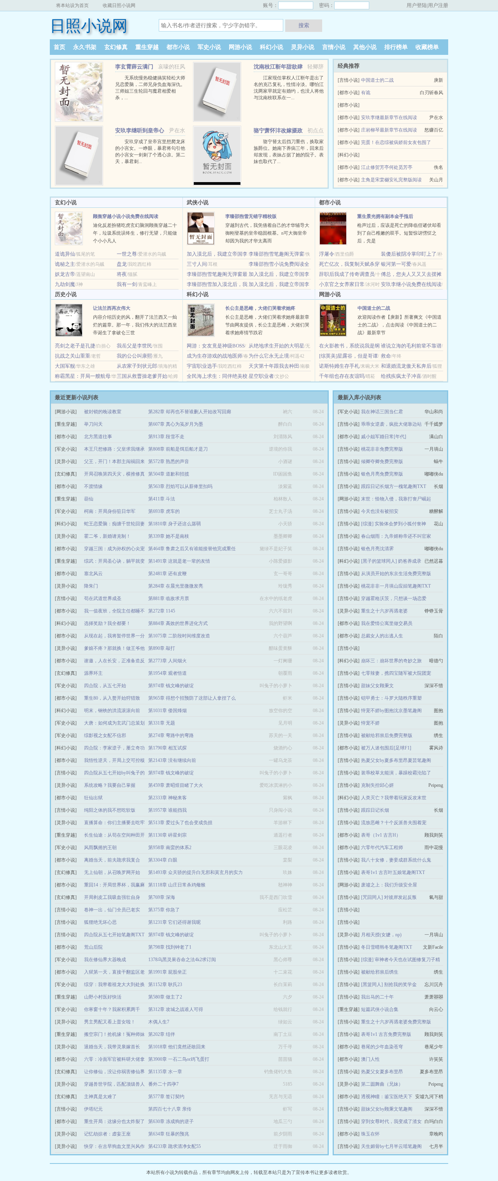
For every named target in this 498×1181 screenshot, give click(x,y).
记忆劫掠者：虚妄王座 (107, 1134)
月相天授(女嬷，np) (381, 934)
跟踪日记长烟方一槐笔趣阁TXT (393, 486)
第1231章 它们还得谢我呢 (174, 922)
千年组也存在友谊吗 (342, 376)
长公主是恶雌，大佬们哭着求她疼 (260, 308)
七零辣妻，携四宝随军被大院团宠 (396, 673)
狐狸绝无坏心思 (100, 922)
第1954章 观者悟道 (167, 673)
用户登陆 (417, 5)
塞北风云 (93, 573)
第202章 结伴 (161, 1034)
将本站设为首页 (72, 5)
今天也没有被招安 (379, 511)
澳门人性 (370, 1059)
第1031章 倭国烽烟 (167, 710)
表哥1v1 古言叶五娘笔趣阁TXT (393, 872)
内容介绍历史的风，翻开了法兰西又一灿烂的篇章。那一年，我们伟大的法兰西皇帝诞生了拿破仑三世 (135, 324)
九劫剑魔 (65, 284)
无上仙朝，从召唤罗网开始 (112, 872)
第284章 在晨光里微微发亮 (175, 586)
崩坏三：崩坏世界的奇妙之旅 (391, 660)
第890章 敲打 (161, 648)
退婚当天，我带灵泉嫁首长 (112, 1046)
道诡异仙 (65, 254)
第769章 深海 (161, 897)
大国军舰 (65, 366)
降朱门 (91, 586)
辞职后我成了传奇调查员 (347, 274)
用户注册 (438, 5)
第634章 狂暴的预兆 (168, 1134)
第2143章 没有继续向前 (172, 760)
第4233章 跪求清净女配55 (174, 1146)
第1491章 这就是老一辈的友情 (179, 561)
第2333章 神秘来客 (167, 797)
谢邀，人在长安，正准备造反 (114, 660)
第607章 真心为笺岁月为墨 (175, 424)
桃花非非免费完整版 (382, 449)
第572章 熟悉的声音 (168, 461)
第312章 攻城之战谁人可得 (175, 1009)
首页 (59, 47)
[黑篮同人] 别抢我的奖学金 (389, 984)
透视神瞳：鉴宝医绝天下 (386, 1096)
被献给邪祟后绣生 (379, 972)
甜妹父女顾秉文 (377, 685)
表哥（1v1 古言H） (381, 835)
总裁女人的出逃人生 (382, 636)
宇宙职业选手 (202, 366)
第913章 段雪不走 (166, 436)
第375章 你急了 (164, 910)
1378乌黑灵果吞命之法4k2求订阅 (182, 959)
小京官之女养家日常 (342, 284)
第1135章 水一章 (165, 1071)
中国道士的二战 (377, 80)
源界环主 (93, 673)
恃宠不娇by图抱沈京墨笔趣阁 (391, 710)
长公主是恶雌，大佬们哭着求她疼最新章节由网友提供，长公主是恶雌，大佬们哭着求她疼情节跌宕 (267, 324)
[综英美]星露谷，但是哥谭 (348, 356)
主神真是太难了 (100, 1096)
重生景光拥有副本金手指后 (385, 216)
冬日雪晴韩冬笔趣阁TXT (386, 947)
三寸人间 (197, 264)
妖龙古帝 (65, 274)
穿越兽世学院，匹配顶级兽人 (114, 1084)
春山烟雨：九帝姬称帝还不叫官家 (396, 536)
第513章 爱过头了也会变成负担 (180, 822)
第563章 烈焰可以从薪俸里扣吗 (180, 486)
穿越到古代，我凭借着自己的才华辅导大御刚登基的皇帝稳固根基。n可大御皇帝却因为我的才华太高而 (267, 233)
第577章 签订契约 (166, 1096)
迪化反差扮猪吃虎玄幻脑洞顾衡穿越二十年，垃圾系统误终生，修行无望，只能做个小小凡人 (135, 233)
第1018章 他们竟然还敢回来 (176, 1046)
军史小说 (209, 47)
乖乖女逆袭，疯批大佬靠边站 (391, 424)
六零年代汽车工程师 (382, 847)
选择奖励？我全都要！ (107, 623)
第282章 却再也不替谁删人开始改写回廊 (189, 411)
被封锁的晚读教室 (102, 411)
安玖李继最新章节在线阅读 (389, 117)
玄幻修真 (116, 47)
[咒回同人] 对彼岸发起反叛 (389, 897)
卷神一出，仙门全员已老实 (112, 910)
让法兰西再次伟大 (111, 308)
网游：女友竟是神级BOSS (216, 346)
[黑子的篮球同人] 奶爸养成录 (391, 561)
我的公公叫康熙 (134, 356)
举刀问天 (93, 424)
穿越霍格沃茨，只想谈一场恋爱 (393, 598)
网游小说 (240, 47)
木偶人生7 (158, 1022)
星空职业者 (261, 376)
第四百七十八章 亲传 (169, 1109)
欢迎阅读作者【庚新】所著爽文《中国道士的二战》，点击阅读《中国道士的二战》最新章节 (400, 324)
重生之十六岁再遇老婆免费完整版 (396, 1022)
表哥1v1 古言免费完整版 (386, 1034)
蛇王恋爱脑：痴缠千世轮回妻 (114, 523)
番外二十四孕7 (163, 1084)
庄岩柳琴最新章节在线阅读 (389, 130)
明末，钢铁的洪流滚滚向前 (112, 710)
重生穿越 (147, 47)
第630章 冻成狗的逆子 (171, 1121)
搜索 (303, 25)
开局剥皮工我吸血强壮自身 (112, 897)
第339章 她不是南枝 (168, 536)
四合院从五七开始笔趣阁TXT (114, 934)
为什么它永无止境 (269, 356)
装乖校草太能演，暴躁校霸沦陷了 (396, 773)
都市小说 (178, 47)
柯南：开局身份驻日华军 (109, 511)
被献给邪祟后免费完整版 (386, 735)
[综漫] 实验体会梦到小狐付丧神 (393, 523)
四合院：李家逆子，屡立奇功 (114, 748)
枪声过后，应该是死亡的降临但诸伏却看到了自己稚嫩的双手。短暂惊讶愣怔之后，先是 (399, 233)
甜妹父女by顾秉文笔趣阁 (386, 1109)
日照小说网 (89, 26)
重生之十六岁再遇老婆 (384, 611)
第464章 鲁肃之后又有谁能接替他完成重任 (192, 548)
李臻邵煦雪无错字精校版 (251, 216)
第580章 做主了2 (165, 997)
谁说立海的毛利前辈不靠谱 (411, 346)
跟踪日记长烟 (375, 810)
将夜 (122, 274)
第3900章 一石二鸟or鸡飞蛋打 (178, 1059)
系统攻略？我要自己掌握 (109, 785)
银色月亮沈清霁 (377, 548)
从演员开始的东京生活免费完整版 (396, 573)
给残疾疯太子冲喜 (401, 376)
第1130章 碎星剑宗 (167, 835)
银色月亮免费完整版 (382, 474)
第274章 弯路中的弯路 (171, 735)
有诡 (365, 92)
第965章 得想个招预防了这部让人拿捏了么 (192, 698)
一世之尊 (127, 254)
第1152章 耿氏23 (165, 984)
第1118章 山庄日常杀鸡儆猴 (176, 885)
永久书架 (84, 47)
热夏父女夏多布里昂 (382, 1071)
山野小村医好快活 (102, 997)
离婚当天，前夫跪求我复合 (112, 860)
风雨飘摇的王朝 (100, 847)
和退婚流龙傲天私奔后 (406, 366)
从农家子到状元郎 (137, 366)
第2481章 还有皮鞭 (167, 573)
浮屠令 (326, 254)
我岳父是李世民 (134, 346)
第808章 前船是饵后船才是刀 (178, 449)
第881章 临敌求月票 (168, 598)
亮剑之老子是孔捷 (75, 346)
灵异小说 (302, 47)
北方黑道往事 (98, 436)
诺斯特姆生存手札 (339, 366)
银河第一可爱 (396, 264)
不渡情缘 (93, 486)
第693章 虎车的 (164, 511)
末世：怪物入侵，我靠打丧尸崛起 (396, 499)
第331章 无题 (161, 723)
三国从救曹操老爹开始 (142, 376)
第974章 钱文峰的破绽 (171, 685)
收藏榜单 (427, 47)
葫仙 (88, 499)
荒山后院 (93, 947)
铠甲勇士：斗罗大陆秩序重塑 (391, 698)
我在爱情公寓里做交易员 (386, 623)
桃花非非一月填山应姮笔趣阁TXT (396, 586)
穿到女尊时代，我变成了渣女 (391, 1121)
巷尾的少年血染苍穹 (382, 1046)
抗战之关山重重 (72, 356)
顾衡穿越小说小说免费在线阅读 (125, 216)
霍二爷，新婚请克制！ (107, 536)
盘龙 (122, 264)
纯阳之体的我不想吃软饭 (109, 810)
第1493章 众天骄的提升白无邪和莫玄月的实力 (195, 872)
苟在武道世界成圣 (102, 598)
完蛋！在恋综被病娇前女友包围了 (396, 142)
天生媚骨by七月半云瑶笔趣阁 (391, 1146)
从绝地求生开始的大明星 (276, 346)
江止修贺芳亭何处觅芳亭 (386, 167)
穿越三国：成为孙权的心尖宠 (114, 548)
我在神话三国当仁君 (382, 411)
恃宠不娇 (370, 723)
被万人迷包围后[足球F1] (386, 748)
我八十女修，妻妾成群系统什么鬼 (396, 860)
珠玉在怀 (370, 1134)
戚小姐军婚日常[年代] (383, 436)
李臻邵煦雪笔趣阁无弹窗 (276, 254)
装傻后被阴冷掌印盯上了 (409, 254)
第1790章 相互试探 (167, 748)
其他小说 (365, 47)
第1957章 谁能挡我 (167, 810)
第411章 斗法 (161, 499)
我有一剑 (127, 284)
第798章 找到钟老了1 (169, 947)
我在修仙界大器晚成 (105, 959)
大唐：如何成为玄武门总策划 (114, 723)
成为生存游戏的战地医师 (214, 356)
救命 (386, 356)
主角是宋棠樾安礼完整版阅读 (391, 180)
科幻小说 (271, 47)
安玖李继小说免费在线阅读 (411, 284)
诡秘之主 (65, 264)
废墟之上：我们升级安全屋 (389, 885)
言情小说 (333, 47)
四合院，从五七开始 (105, 685)
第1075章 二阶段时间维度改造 (179, 636)
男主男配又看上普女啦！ (109, 1022)
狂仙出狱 (93, 797)
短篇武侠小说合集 (379, 1009)
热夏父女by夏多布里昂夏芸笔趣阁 (396, 760)
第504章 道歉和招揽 (168, 474)
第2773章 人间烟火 (167, 660)
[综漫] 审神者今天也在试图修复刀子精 (400, 959)
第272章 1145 (161, 611)
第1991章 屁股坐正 (167, 972)
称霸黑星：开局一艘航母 (82, 376)
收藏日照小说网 (119, 5)
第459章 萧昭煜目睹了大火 (175, 785)
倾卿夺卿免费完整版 (382, 461)
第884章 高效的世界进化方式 (178, 623)
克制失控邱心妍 (377, 785)
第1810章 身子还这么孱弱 (174, 523)
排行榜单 (396, 47)
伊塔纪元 (93, 1109)
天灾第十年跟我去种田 (274, 366)
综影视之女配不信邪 (105, 735)
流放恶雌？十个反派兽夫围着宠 (393, 822)
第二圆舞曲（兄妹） (382, 1084)
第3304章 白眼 (162, 860)
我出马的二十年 (377, 997)
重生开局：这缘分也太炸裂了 (114, 1121)
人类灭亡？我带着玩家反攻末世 (393, 797)
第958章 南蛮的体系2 (169, 847)
